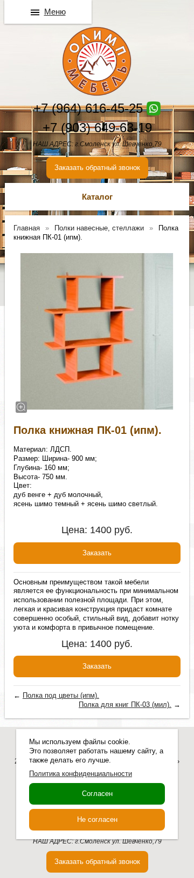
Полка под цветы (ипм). (61, 695)
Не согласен (97, 819)
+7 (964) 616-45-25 (88, 108)
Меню (55, 11)
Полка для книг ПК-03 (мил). (125, 704)
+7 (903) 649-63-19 (97, 127)
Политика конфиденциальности (80, 774)
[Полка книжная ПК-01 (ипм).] (97, 331)
